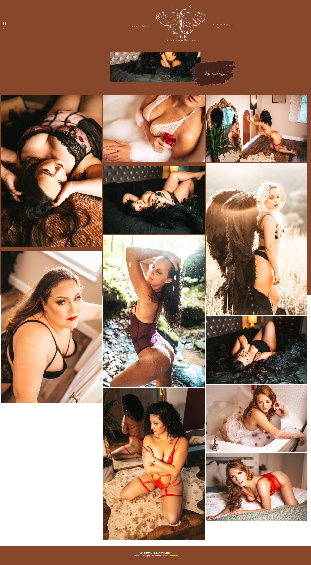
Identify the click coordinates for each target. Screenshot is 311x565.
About (136, 26)
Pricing (145, 26)
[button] (217, 26)
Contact (228, 24)
